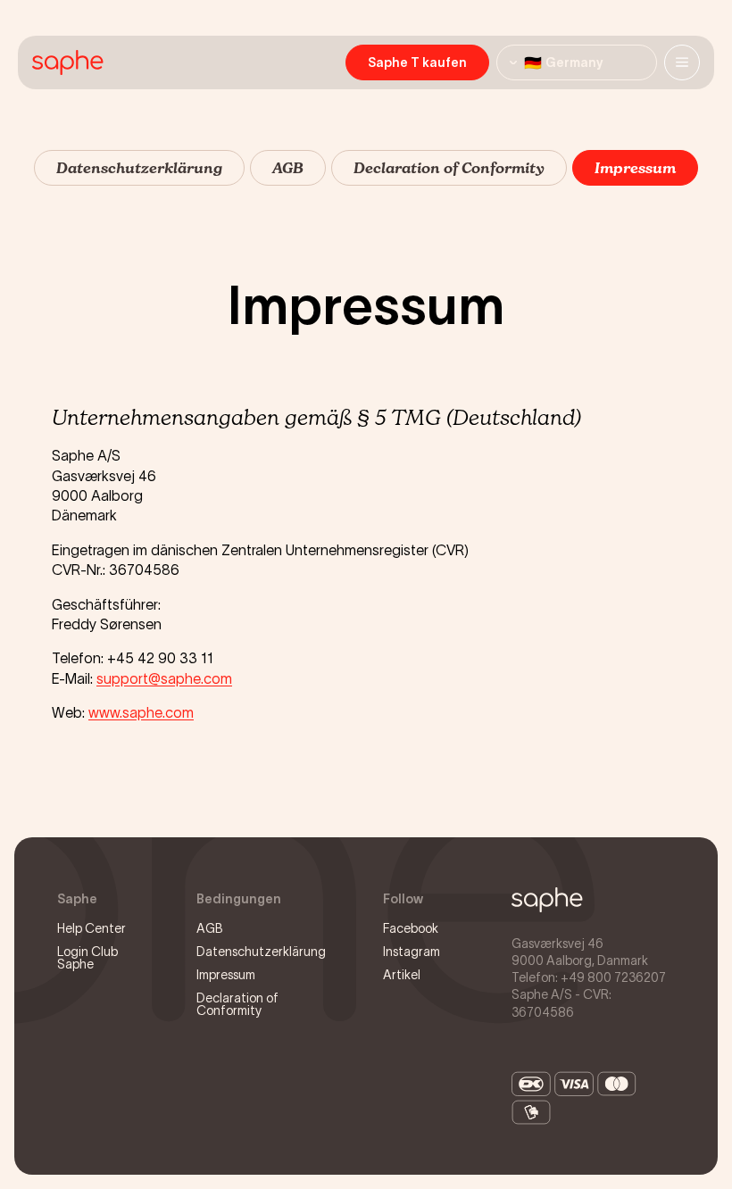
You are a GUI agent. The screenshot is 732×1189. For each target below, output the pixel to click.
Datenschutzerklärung (261, 951)
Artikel (401, 975)
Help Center (91, 928)
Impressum (225, 975)
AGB (209, 928)
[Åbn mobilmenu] (682, 62)
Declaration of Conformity (237, 1004)
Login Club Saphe (87, 957)
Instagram (411, 951)
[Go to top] (547, 899)
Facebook (410, 928)
